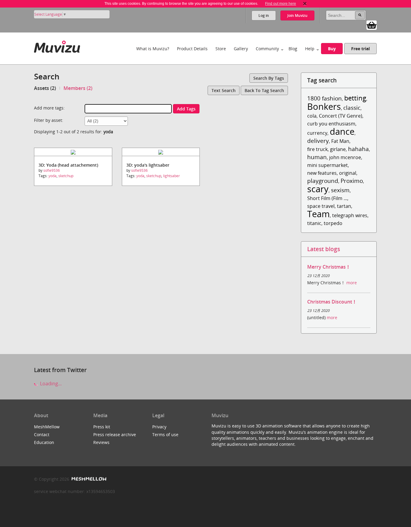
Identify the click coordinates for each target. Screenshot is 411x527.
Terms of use (165, 434)
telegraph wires (349, 215)
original (347, 173)
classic (351, 107)
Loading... (50, 383)
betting (355, 98)
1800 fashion (324, 98)
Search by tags (268, 78)
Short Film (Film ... (327, 198)
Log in (263, 15)
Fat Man (340, 141)
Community (267, 48)
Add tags (186, 109)
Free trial (360, 48)
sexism (340, 190)
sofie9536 (51, 170)
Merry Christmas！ (329, 267)
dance (342, 131)
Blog (293, 48)
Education (44, 442)
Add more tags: (49, 108)
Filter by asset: (48, 120)
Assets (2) (45, 88)
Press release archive (114, 434)
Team (318, 214)
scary (318, 189)
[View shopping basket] (371, 24)
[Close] (305, 4)
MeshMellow (47, 427)
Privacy (159, 427)
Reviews (101, 442)
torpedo (333, 223)
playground (322, 181)
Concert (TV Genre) (340, 115)
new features (322, 173)
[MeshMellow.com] (88, 479)
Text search (224, 90)
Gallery (241, 48)
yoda (52, 175)
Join (297, 15)
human (317, 157)
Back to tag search (264, 90)
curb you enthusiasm (331, 123)
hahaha (358, 149)
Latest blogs (323, 249)
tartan (344, 206)
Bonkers (324, 106)
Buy (332, 48)
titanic (314, 223)
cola (312, 115)
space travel (321, 206)
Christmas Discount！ (332, 301)
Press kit (101, 427)
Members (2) (77, 88)
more (351, 282)
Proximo (352, 181)
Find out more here (280, 4)
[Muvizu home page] (57, 45)
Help (309, 48)
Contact (41, 434)
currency (317, 133)
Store (220, 48)
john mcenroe (345, 157)
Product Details (192, 48)
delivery (318, 141)
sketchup (65, 175)
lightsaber (171, 175)
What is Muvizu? (152, 48)
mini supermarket (327, 165)
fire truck (317, 149)
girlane (338, 149)
